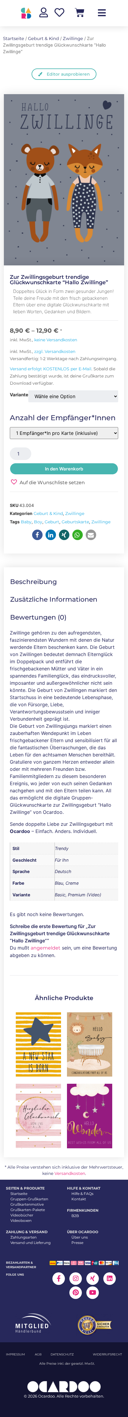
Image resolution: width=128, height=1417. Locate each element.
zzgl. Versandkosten (54, 351)
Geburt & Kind (43, 38)
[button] (47, 482)
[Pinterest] (75, 1292)
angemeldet (45, 948)
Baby (26, 522)
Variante (19, 394)
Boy (38, 522)
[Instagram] (75, 1278)
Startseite (13, 38)
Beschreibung (33, 582)
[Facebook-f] (58, 1278)
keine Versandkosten (55, 340)
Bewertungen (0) (38, 617)
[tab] (37, 582)
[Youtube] (92, 1292)
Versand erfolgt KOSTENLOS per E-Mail (50, 369)
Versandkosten (69, 1173)
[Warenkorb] (80, 12)
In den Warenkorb (64, 469)
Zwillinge (73, 38)
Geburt (52, 522)
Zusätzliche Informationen (53, 599)
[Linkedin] (109, 1278)
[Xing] (92, 1278)
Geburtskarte (75, 522)
